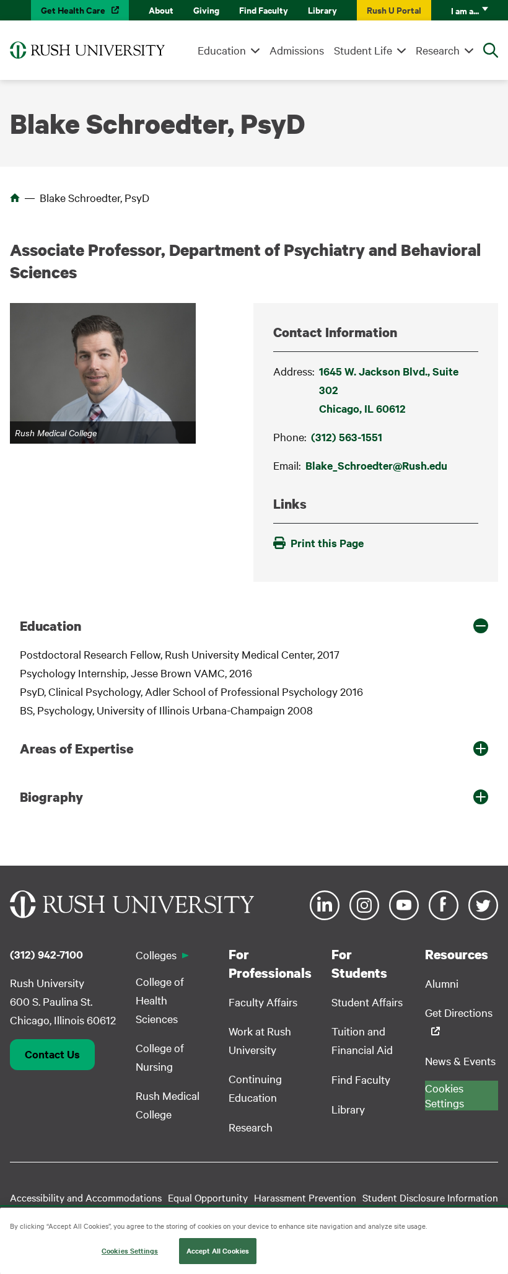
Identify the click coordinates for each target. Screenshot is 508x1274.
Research (438, 50)
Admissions (296, 50)
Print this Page (327, 542)
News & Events (460, 1060)
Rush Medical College (167, 1104)
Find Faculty (263, 9)
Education (222, 50)
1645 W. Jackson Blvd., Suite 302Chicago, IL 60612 (388, 390)
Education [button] (50, 626)
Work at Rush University (260, 1040)
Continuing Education (255, 1087)
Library (322, 9)
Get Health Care (73, 9)
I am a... (465, 10)
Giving (206, 9)
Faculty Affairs (263, 1002)
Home (15, 197)
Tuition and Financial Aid (362, 1040)
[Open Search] (490, 50)
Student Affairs (367, 1002)
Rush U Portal (394, 9)
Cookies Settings (130, 1250)
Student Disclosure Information (430, 1197)
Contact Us (52, 1054)
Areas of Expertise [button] (76, 748)
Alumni (441, 983)
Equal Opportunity (208, 1197)
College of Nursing (160, 1056)
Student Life (363, 50)
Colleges (156, 954)
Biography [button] (51, 797)
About (161, 9)
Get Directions (459, 1012)
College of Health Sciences (160, 1000)
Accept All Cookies (217, 1250)
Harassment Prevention (305, 1197)
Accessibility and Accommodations (86, 1197)
